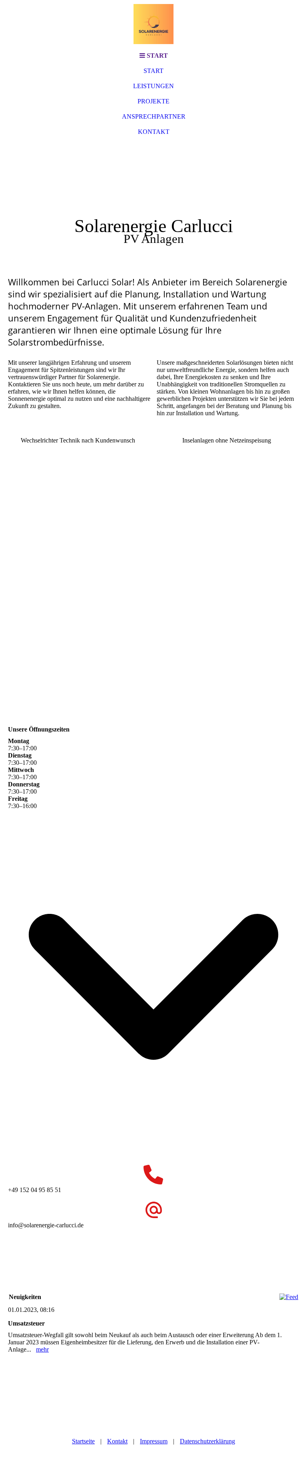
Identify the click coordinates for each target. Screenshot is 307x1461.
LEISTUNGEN (153, 86)
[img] (153, 24)
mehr (42, 1349)
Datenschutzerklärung (207, 1441)
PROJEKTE (153, 101)
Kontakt (117, 1441)
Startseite (83, 1441)
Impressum (153, 1441)
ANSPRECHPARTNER (153, 116)
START (153, 70)
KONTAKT (153, 131)
